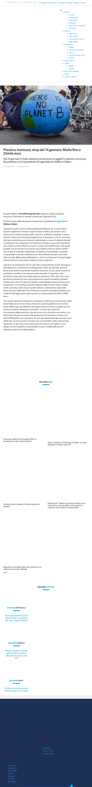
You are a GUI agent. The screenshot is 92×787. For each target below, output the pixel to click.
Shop (67, 74)
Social (71, 68)
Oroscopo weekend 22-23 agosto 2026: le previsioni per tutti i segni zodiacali (19, 440)
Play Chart (73, 36)
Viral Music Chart (76, 39)
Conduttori (73, 17)
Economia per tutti (77, 55)
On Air (71, 15)
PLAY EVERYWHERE (28, 2)
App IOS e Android (77, 25)
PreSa (71, 58)
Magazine (69, 44)
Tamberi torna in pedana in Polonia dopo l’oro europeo (21, 505)
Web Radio (73, 42)
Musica (67, 31)
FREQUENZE (12, 2)
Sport (71, 52)
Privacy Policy (48, 751)
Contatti (72, 28)
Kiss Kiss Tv (70, 60)
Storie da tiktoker (76, 50)
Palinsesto (73, 20)
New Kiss (73, 34)
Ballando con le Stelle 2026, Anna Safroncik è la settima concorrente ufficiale (22, 568)
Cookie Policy (48, 753)
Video (67, 63)
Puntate (72, 23)
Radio (67, 12)
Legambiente (61, 221)
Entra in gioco (70, 77)
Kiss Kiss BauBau (72, 71)
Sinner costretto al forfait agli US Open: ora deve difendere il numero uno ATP (67, 443)
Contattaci (46, 748)
